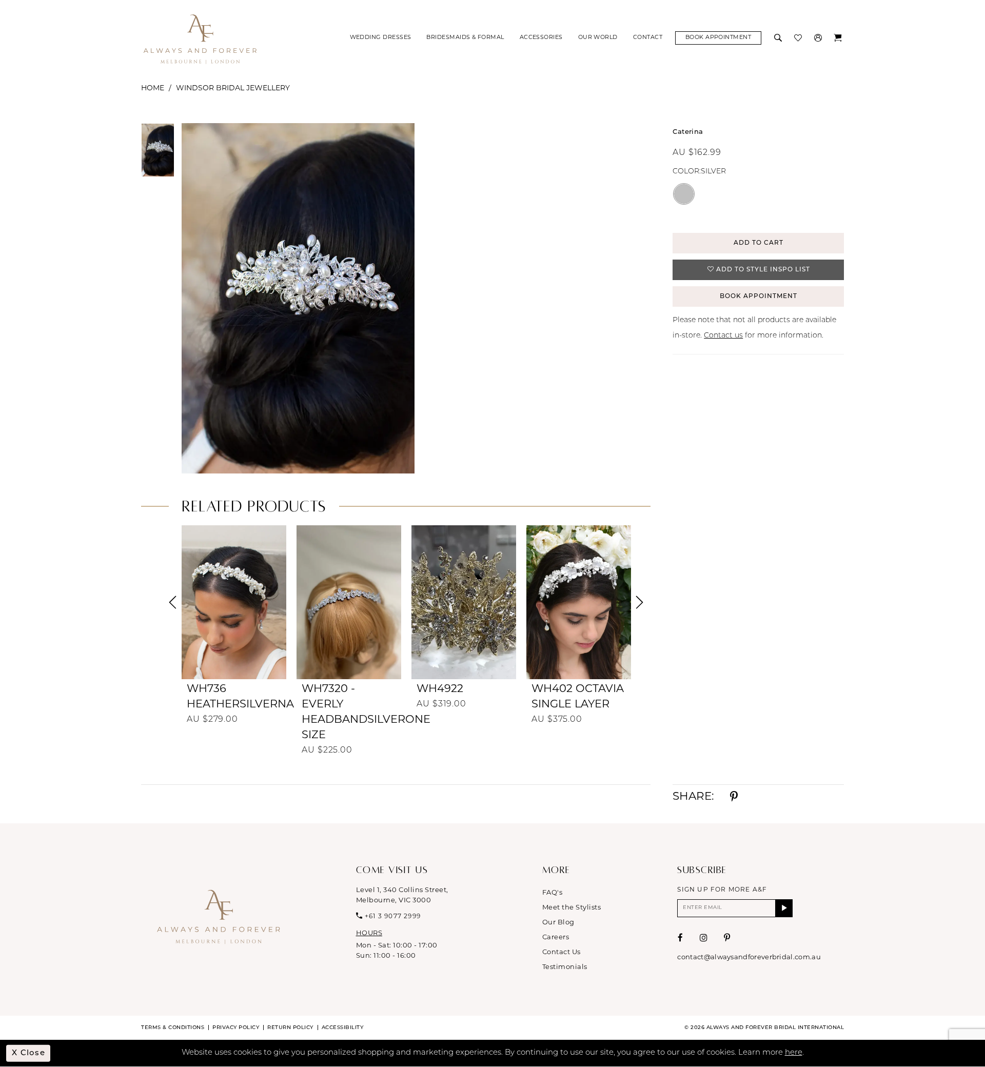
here (793, 1053)
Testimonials (564, 967)
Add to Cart (758, 243)
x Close (28, 1053)
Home (152, 88)
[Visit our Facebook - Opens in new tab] (680, 938)
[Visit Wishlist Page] (799, 38)
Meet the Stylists (571, 907)
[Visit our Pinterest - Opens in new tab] (727, 938)
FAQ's (552, 893)
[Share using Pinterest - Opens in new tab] (734, 797)
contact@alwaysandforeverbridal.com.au (748, 957)
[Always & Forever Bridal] (200, 38)
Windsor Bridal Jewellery (233, 88)
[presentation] (234, 602)
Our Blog (558, 922)
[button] (819, 38)
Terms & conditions (172, 1028)
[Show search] (779, 38)
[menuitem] (380, 38)
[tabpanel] (296, 298)
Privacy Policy (235, 1028)
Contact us (723, 336)
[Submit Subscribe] (784, 908)
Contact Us (561, 952)
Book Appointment (758, 296)
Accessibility (343, 1028)
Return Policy (290, 1028)
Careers (555, 937)
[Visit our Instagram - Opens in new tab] (703, 938)
